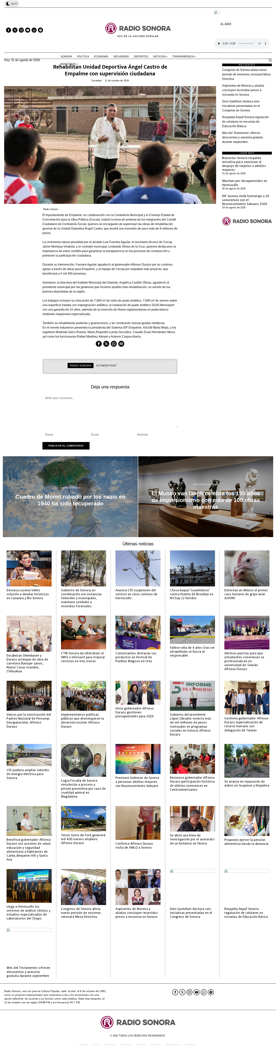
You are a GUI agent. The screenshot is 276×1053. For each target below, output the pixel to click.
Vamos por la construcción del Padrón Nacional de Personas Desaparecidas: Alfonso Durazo (29, 720)
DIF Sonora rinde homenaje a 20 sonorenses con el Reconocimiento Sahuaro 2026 (245, 200)
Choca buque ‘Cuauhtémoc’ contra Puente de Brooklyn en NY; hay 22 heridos (191, 594)
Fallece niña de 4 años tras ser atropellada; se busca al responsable (192, 651)
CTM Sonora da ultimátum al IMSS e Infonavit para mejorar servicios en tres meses (83, 657)
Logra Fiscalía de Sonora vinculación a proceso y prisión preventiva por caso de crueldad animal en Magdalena (83, 789)
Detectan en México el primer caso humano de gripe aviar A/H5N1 (246, 594)
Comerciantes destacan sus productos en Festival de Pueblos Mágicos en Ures (135, 657)
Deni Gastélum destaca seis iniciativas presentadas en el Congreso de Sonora (241, 106)
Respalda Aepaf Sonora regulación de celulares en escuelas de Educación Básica (245, 122)
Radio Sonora (50, 209)
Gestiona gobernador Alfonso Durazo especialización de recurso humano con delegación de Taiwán (246, 724)
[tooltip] (8, 30)
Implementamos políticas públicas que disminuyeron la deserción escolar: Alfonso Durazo (82, 720)
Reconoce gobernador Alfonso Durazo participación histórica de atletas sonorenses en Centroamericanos (192, 783)
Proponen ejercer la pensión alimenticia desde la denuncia (246, 842)
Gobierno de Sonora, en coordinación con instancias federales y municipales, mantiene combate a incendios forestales (81, 598)
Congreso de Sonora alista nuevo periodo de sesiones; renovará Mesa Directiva (246, 74)
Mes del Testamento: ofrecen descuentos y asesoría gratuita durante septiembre (242, 137)
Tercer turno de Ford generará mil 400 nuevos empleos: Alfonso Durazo (83, 839)
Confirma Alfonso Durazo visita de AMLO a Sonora (134, 846)
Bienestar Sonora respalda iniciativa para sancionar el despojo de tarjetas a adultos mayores (244, 164)
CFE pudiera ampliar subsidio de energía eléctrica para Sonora (28, 774)
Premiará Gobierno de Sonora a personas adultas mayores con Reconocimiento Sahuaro (137, 782)
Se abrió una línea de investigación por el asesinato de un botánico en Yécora (192, 839)
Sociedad (96, 80)
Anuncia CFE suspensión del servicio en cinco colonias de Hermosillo (136, 594)
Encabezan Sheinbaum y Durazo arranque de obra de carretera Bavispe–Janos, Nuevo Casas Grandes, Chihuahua (27, 663)
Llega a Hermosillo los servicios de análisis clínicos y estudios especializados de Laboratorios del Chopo (28, 912)
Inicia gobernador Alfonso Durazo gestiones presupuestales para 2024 (134, 712)
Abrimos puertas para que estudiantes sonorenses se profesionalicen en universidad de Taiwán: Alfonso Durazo (244, 661)
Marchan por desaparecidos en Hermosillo (244, 183)
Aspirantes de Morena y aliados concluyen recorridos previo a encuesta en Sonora (243, 90)
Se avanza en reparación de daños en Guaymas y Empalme (246, 783)
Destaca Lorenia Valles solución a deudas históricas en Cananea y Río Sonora (28, 594)
